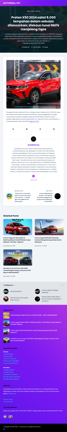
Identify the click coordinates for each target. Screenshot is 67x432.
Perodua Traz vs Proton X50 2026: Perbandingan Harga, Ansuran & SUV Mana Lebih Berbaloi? (17, 270)
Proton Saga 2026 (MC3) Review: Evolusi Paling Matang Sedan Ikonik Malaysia (48, 240)
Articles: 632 (33, 180)
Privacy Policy (8, 399)
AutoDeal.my (23, 427)
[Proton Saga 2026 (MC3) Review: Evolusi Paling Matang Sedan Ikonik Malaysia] (49, 227)
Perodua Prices (8, 372)
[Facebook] (13, 129)
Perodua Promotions (10, 374)
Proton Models (8, 354)
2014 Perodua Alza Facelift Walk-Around (19, 299)
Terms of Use (7, 402)
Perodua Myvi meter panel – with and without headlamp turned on (51, 299)
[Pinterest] (40, 129)
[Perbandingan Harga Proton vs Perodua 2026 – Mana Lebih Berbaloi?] (6, 315)
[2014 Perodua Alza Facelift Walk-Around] (6, 299)
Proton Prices (8, 356)
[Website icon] (33, 176)
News (32, 11)
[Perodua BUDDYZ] (6, 291)
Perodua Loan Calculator (11, 377)
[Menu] (63, 3)
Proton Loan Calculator (11, 361)
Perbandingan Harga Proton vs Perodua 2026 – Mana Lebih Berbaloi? (33, 315)
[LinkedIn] (54, 129)
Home (28, 11)
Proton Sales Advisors (10, 363)
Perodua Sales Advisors (11, 379)
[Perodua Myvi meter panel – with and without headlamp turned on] (37, 299)
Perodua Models (8, 370)
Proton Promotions (9, 359)
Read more (12, 394)
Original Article (34, 121)
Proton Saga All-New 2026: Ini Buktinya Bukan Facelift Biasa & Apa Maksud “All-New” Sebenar (16, 240)
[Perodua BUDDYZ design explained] (37, 291)
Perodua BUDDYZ (16, 291)
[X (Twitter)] (27, 129)
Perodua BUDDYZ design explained (50, 291)
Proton (37, 11)
